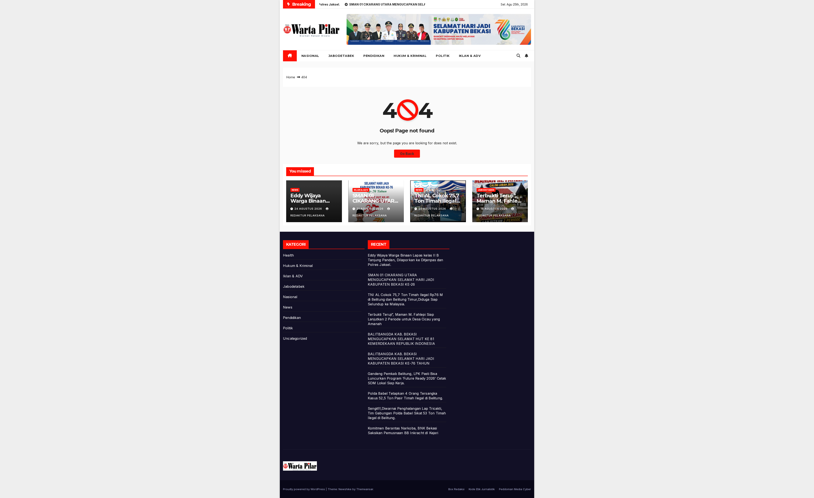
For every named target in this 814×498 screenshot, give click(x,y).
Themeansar (364, 489)
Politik (443, 56)
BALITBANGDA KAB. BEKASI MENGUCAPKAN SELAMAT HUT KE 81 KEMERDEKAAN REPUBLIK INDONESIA (401, 339)
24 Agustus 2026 (308, 208)
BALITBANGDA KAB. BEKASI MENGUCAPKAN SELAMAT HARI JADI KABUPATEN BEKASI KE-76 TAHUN (401, 358)
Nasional (310, 56)
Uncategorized (295, 338)
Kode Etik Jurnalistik (482, 489)
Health (288, 255)
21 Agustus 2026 (370, 208)
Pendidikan (373, 56)
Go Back (407, 154)
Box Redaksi (456, 489)
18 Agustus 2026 (494, 208)
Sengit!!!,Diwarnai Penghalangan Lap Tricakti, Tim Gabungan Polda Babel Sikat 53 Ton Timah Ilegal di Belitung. (407, 413)
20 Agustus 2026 (432, 208)
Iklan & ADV (470, 56)
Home (290, 77)
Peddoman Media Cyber (515, 489)
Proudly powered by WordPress (304, 489)
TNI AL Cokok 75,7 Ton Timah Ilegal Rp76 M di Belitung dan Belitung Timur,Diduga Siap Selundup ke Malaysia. (405, 299)
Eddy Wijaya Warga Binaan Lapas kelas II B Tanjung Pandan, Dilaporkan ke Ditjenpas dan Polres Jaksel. (405, 260)
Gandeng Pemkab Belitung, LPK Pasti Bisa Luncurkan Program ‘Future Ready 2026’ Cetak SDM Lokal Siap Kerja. (407, 378)
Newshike (345, 489)
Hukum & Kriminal (410, 56)
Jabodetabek (341, 56)
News (295, 190)
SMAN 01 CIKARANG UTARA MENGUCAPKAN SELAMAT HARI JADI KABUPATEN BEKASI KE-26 (401, 279)
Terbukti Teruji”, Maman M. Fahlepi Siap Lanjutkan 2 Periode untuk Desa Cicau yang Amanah (404, 319)
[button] (518, 55)
